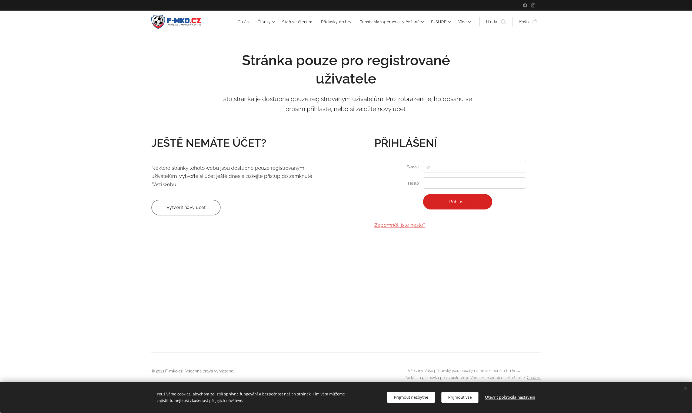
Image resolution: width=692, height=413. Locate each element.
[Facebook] (525, 5)
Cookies (534, 377)
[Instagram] (533, 5)
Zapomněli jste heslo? (399, 225)
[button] (496, 22)
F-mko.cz (173, 371)
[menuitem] (244, 22)
